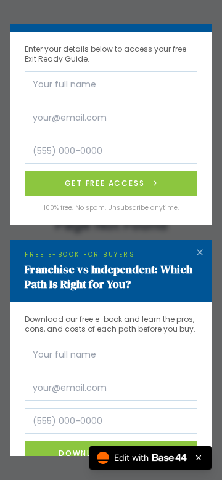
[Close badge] (198, 457)
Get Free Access (105, 183)
